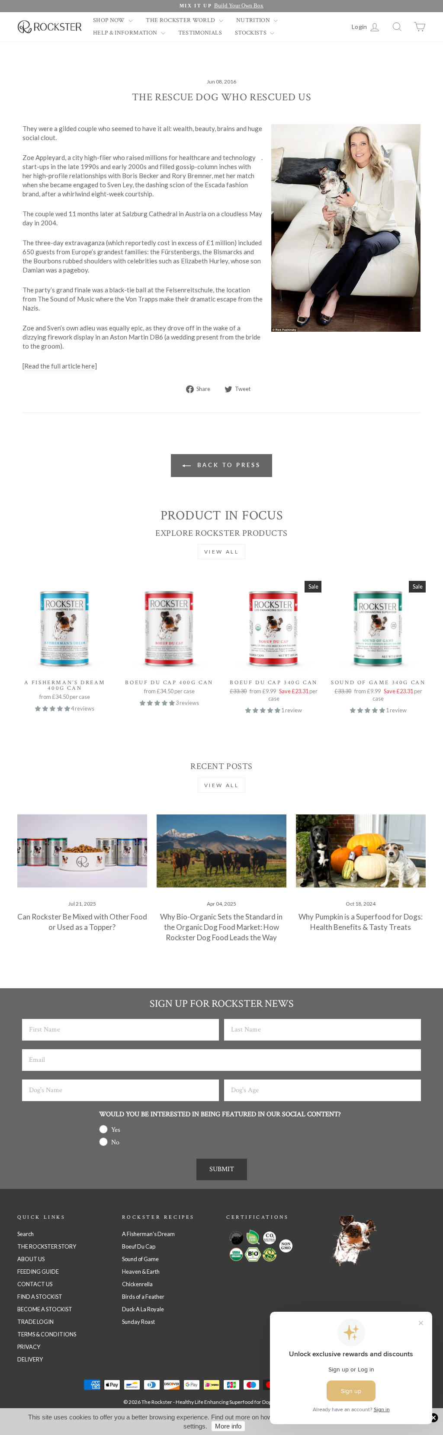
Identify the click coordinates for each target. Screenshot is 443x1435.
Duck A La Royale (143, 1309)
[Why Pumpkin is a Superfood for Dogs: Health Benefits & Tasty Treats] (361, 850)
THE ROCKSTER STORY (46, 1246)
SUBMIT (221, 1169)
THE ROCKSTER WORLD (181, 20)
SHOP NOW (109, 20)
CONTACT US (34, 1284)
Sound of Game (140, 1259)
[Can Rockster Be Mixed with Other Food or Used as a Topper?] (82, 850)
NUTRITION (254, 20)
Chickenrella (137, 1284)
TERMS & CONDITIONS (46, 1334)
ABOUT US (31, 1259)
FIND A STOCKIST (39, 1296)
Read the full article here (59, 366)
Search (25, 1233)
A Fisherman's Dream (148, 1233)
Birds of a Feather (143, 1296)
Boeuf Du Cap (138, 1246)
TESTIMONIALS (200, 33)
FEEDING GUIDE (38, 1271)
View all (221, 551)
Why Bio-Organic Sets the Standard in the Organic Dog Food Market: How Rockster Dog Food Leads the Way (221, 927)
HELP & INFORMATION (126, 33)
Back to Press (227, 464)
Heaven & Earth (141, 1271)
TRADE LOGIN (35, 1321)
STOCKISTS (251, 33)
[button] (53, 708)
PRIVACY (28, 1346)
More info (228, 1426)
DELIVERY (30, 1359)
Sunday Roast (138, 1321)
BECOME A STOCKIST (44, 1309)
